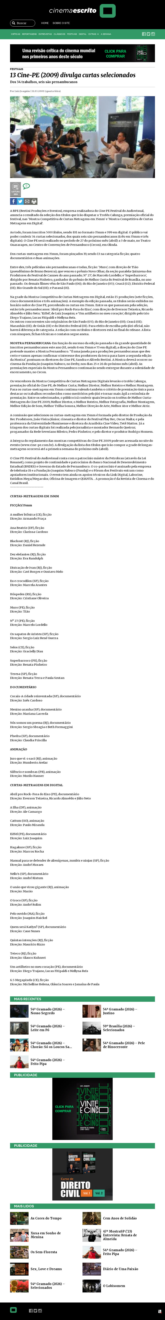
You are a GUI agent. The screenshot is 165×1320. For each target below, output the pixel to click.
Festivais (72, 34)
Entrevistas (45, 34)
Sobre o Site (61, 23)
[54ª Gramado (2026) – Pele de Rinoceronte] (91, 1045)
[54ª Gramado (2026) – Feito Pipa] (19, 1062)
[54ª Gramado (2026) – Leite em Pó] (19, 1028)
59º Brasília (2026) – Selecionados (119, 1028)
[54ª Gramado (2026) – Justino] (91, 1011)
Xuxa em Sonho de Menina (46, 1235)
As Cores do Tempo (46, 1218)
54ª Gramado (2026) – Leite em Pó (48, 1028)
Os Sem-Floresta (44, 1252)
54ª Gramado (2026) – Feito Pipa (120, 1252)
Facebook (144, 34)
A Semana (106, 34)
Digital (83, 34)
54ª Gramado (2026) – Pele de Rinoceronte (124, 1045)
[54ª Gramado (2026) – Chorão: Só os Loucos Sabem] (19, 1045)
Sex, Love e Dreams (46, 1269)
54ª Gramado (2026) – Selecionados (48, 1286)
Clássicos (59, 34)
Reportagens (29, 34)
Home (45, 23)
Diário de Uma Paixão (120, 1269)
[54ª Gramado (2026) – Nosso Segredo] (19, 1011)
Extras (93, 34)
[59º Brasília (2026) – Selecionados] (91, 1028)
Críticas (15, 34)
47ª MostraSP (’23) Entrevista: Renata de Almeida (120, 1235)
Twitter (148, 34)
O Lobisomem (114, 1286)
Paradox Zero (160, 1311)
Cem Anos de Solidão (120, 1218)
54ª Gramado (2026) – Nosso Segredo (48, 1011)
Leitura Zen (15, 189)
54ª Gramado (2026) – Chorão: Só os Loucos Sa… (51, 1045)
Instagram (153, 34)
